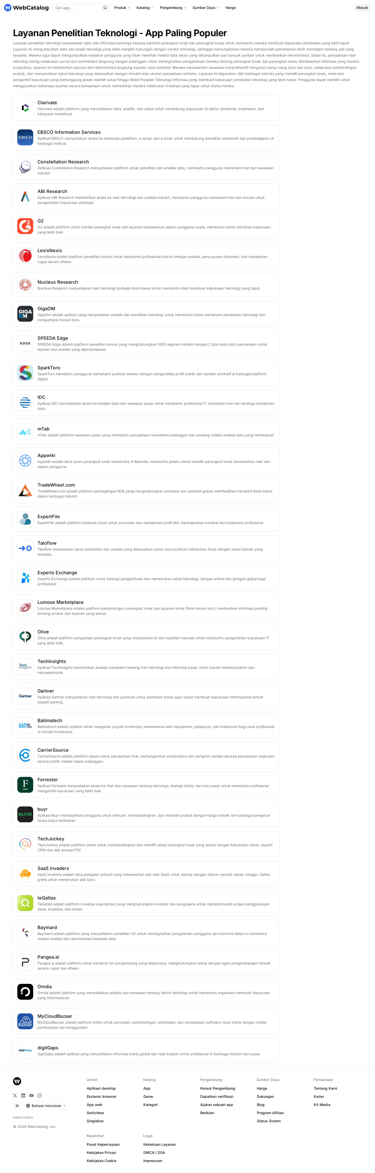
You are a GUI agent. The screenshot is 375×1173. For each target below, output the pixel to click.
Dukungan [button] (265, 1096)
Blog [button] (261, 1104)
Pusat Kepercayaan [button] (103, 1144)
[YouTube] (31, 1095)
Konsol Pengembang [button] (217, 1088)
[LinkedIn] (23, 1095)
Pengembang (171, 7)
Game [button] (148, 1096)
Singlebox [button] (95, 1121)
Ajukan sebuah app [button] (216, 1104)
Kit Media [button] (322, 1104)
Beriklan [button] (207, 1113)
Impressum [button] (152, 1160)
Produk (120, 7)
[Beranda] (26, 8)
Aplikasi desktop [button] (101, 1088)
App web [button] (94, 1104)
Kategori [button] (150, 1104)
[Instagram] (40, 1095)
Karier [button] (319, 1096)
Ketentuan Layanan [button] (159, 1144)
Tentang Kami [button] (325, 1088)
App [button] (147, 1088)
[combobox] (46, 1106)
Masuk (362, 7)
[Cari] (105, 8)
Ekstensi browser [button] (101, 1096)
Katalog (143, 7)
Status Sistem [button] (269, 1121)
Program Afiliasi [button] (270, 1113)
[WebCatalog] (17, 1081)
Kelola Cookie (23, 1117)
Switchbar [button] (95, 1113)
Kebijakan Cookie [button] (101, 1160)
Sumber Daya (204, 7)
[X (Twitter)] (15, 1095)
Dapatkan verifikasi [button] (216, 1096)
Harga (231, 7)
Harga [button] (262, 1088)
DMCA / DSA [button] (154, 1152)
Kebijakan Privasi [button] (101, 1152)
